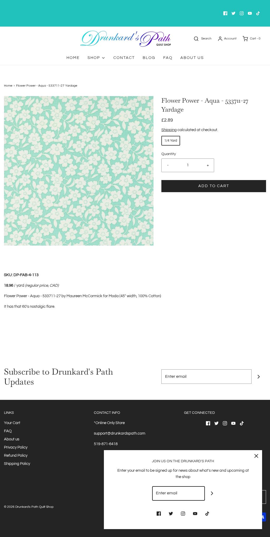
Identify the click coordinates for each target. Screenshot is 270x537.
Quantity (168, 154)
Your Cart (12, 423)
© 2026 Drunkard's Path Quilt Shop (29, 507)
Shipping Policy (17, 464)
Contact (124, 58)
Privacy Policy (15, 447)
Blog (149, 58)
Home (73, 58)
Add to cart (213, 186)
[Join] (259, 376)
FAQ (167, 58)
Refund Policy (15, 456)
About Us (192, 58)
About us (11, 439)
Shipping (169, 130)
